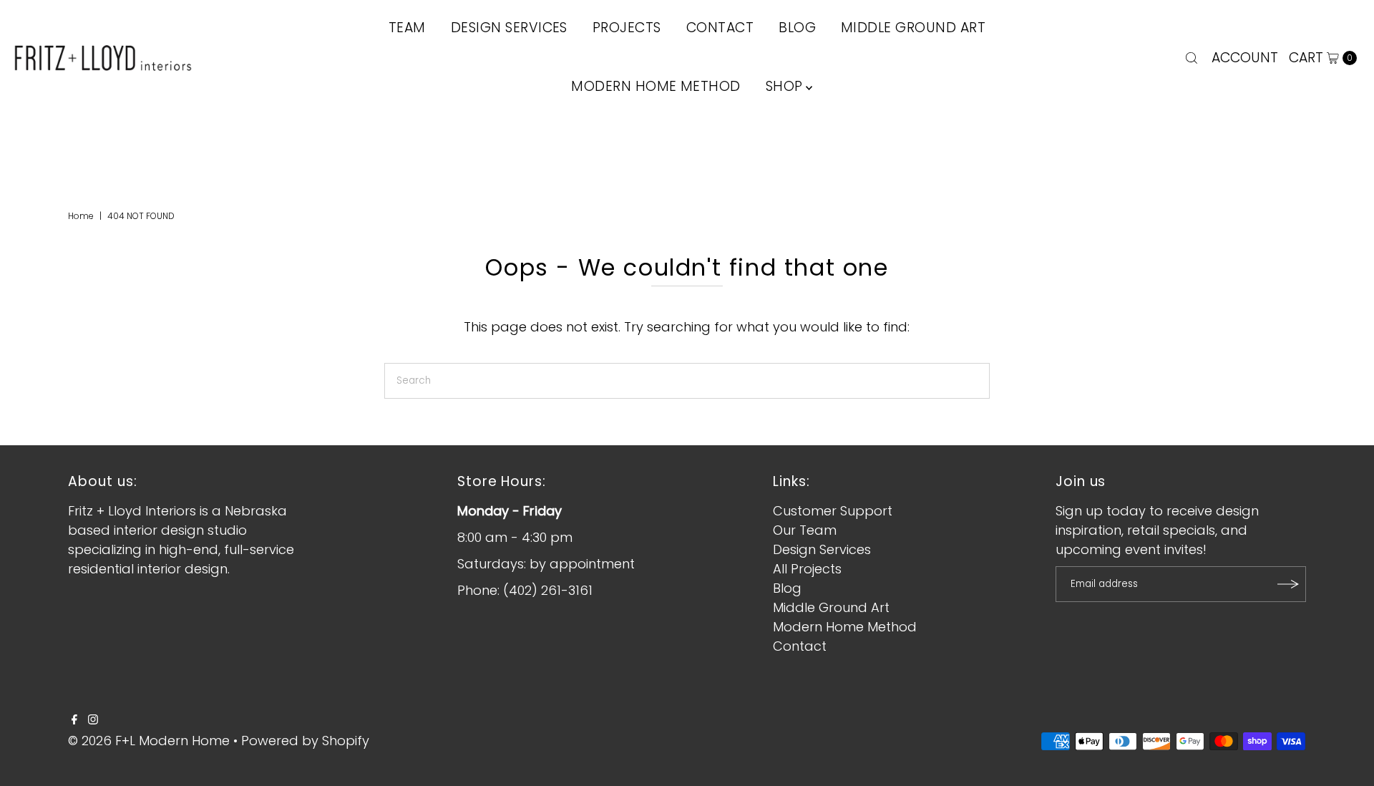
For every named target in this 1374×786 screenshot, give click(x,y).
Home (81, 216)
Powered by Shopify (305, 740)
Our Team (805, 530)
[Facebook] (74, 720)
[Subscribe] (1288, 584)
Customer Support (832, 511)
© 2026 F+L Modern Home (149, 740)
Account (1245, 57)
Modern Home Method (656, 86)
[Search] (1191, 58)
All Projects (807, 569)
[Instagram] (93, 720)
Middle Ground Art (831, 607)
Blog (787, 588)
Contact (800, 646)
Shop (784, 86)
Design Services (822, 549)
